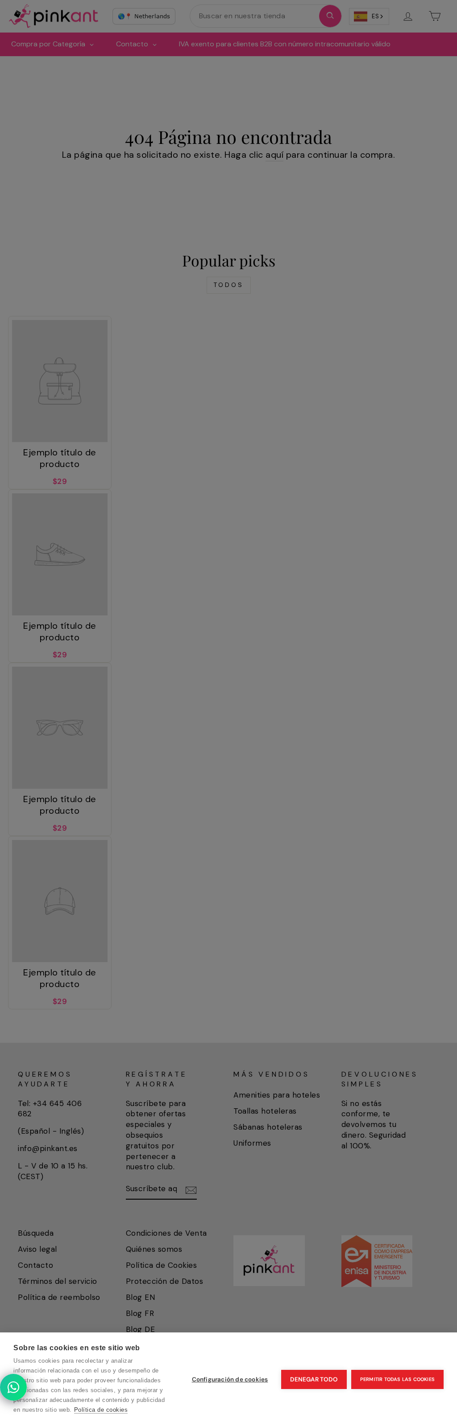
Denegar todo (313, 1379)
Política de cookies (101, 1409)
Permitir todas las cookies (397, 1379)
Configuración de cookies (230, 1379)
